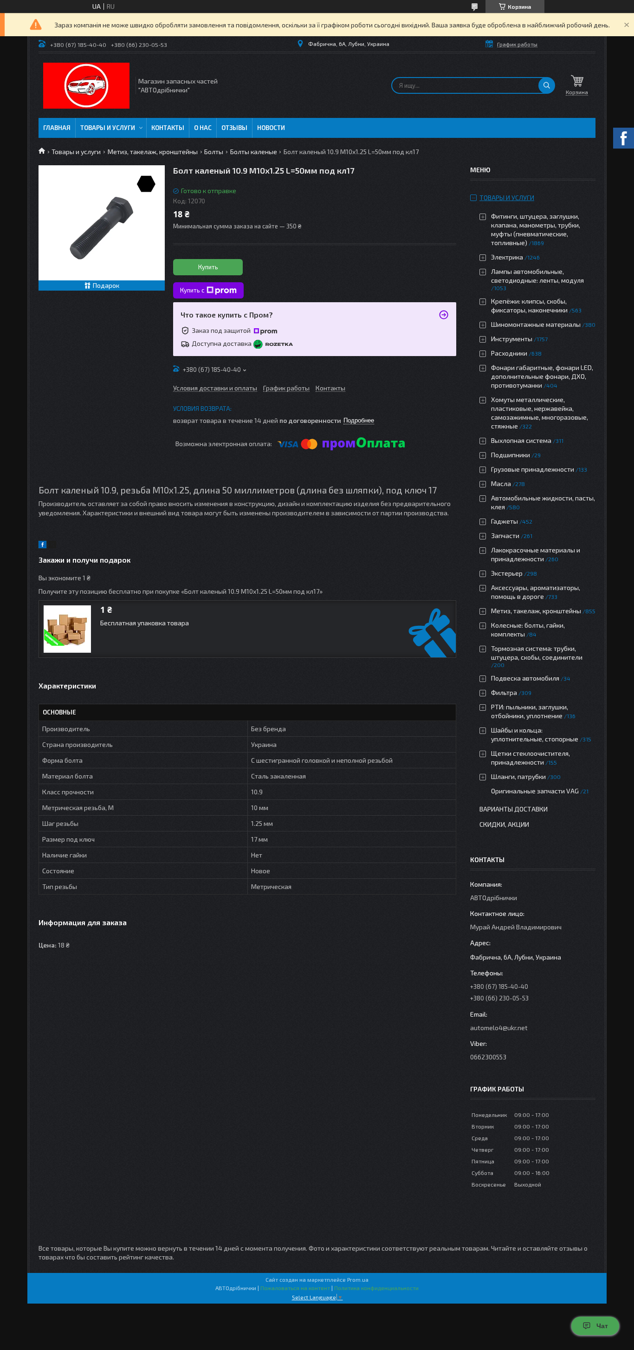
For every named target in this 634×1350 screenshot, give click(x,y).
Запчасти (505, 535)
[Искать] (546, 85)
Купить (208, 267)
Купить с (192, 290)
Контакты (167, 127)
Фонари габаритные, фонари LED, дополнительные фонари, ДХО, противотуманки (542, 376)
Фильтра (504, 692)
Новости (271, 127)
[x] (52, 546)
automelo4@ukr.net (499, 1028)
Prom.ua (358, 1279)
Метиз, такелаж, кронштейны (153, 152)
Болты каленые (253, 152)
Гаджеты (504, 521)
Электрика (507, 257)
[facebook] (42, 546)
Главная (57, 127)
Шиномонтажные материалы (536, 324)
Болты (213, 152)
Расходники (509, 353)
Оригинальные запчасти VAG (535, 791)
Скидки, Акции (504, 824)
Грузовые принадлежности (532, 469)
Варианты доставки (513, 809)
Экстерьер (507, 573)
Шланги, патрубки (518, 776)
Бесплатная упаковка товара (144, 623)
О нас (203, 127)
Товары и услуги (107, 127)
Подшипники (510, 455)
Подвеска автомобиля (525, 678)
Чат (602, 1326)
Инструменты (511, 339)
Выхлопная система (521, 440)
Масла (501, 483)
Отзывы (234, 127)
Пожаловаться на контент (295, 1288)
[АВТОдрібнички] (86, 86)
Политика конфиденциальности (376, 1288)
